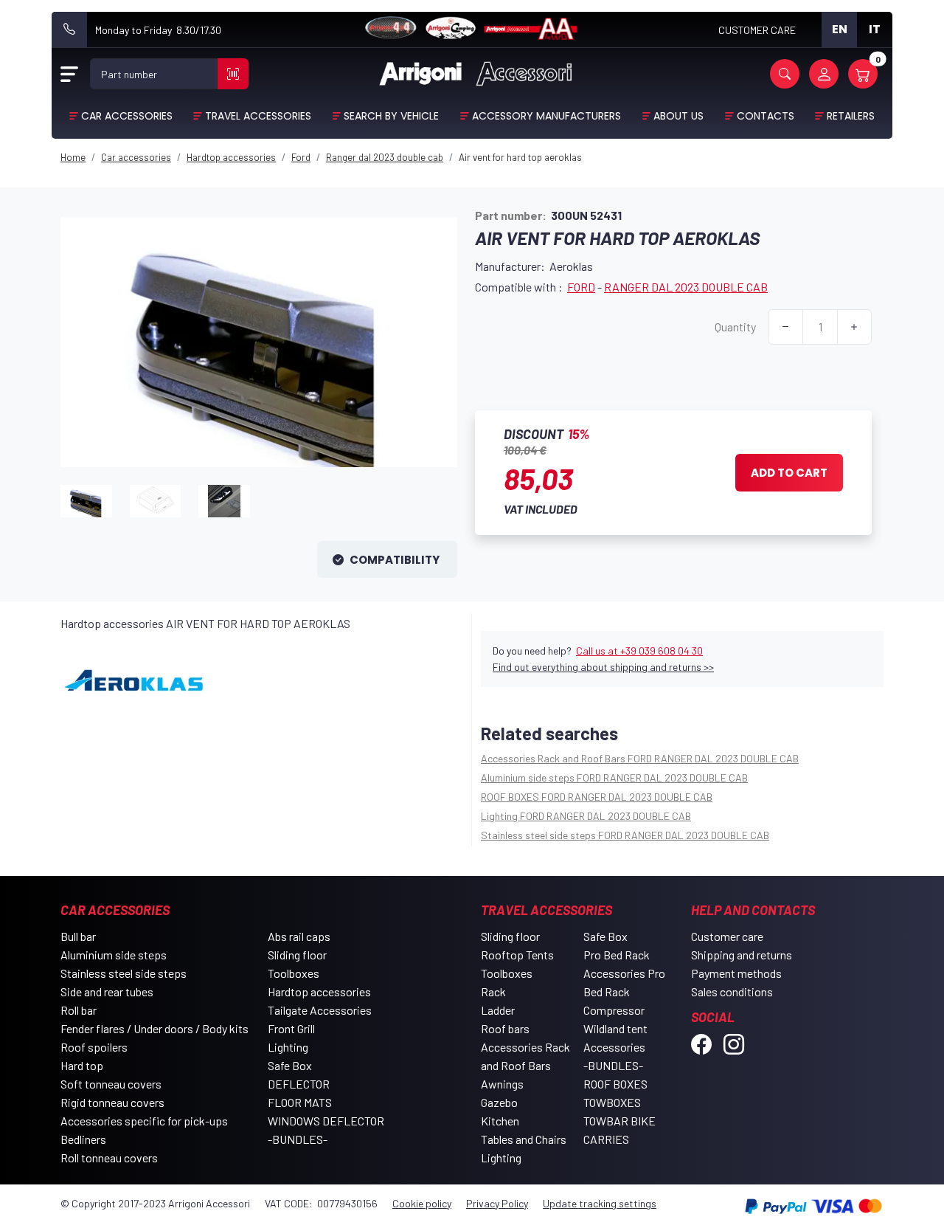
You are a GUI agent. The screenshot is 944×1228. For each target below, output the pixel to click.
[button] (784, 74)
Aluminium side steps (113, 955)
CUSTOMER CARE (757, 30)
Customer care (727, 936)
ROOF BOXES (615, 1084)
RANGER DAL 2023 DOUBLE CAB (686, 287)
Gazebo (499, 1102)
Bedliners (83, 1139)
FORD (581, 287)
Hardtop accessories (319, 991)
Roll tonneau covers (109, 1158)
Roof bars (505, 1028)
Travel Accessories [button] (258, 115)
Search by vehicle (391, 115)
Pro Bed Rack (616, 955)
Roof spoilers (94, 1047)
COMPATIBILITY (396, 560)
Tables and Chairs (523, 1139)
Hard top (81, 1065)
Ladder (498, 1010)
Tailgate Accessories (320, 1010)
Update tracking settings (599, 1203)
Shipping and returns (741, 955)
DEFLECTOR (299, 1084)
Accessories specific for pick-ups (144, 1121)
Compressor (614, 1010)
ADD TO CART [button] (789, 472)
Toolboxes (293, 973)
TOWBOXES (612, 1102)
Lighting (288, 1047)
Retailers (851, 115)
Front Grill (291, 1028)
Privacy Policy (497, 1203)
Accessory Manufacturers (546, 115)
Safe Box (290, 1065)
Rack (493, 991)
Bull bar (78, 936)
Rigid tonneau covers (112, 1102)
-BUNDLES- (297, 1139)
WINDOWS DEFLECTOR (326, 1121)
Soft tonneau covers (111, 1084)
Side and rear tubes (106, 991)
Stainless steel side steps (123, 973)
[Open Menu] (69, 74)
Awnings (502, 1084)
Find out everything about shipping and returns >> (603, 666)
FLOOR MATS (300, 1102)
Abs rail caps (299, 936)
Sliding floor (297, 955)
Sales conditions (732, 991)
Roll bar (78, 1010)
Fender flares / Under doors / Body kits (154, 1028)
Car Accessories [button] (127, 115)
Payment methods (736, 973)
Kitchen (500, 1121)
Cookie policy (421, 1203)
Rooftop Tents (517, 955)
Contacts (765, 115)
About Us (678, 115)
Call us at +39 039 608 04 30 (639, 650)
